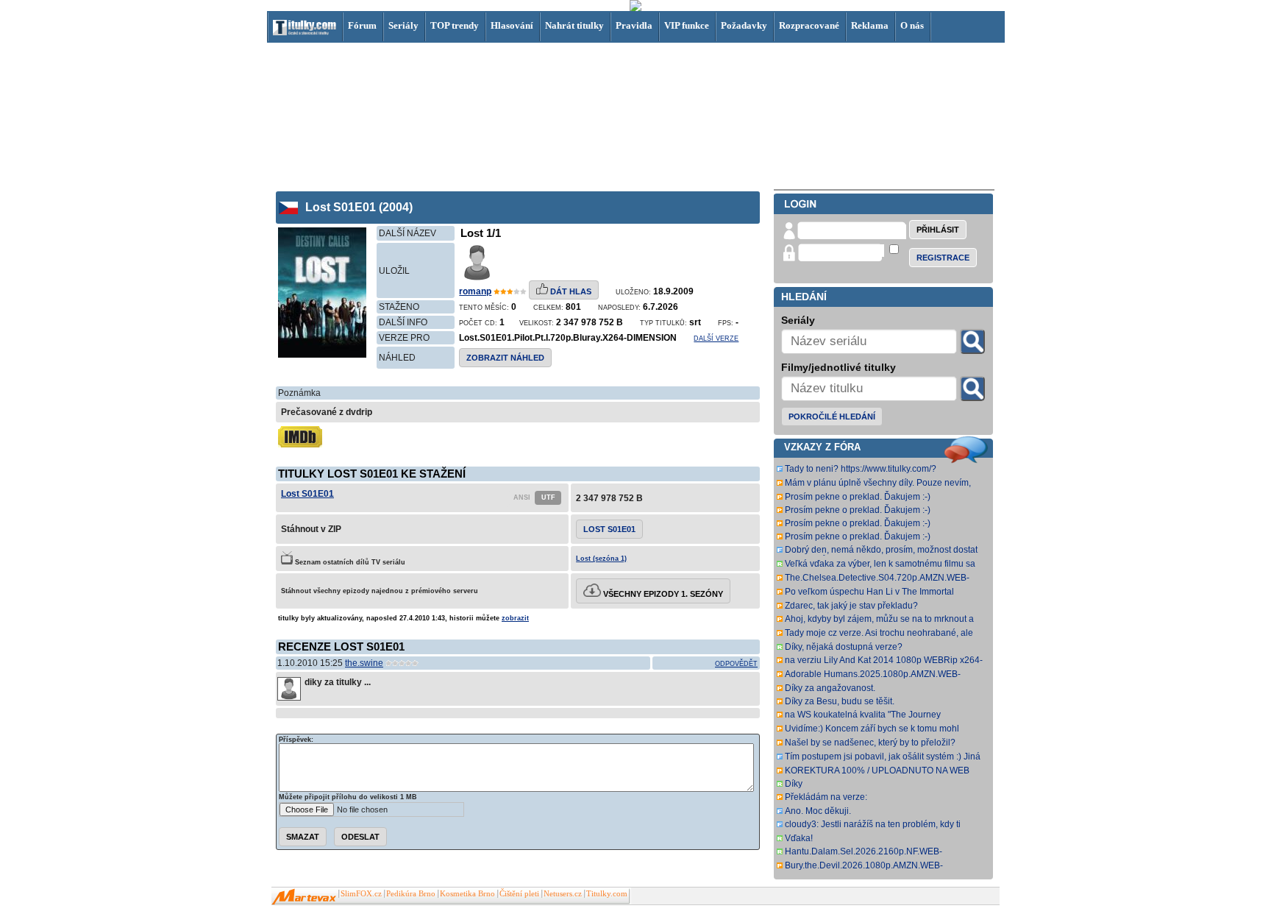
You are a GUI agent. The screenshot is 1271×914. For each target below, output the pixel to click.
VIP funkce (686, 25)
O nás (912, 25)
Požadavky (744, 25)
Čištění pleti (519, 894)
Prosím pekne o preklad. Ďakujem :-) (857, 497)
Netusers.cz (563, 894)
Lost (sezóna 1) (601, 558)
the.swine (364, 663)
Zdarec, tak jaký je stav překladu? (851, 606)
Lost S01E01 (307, 494)
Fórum (362, 25)
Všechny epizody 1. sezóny (662, 593)
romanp (475, 291)
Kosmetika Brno (467, 894)
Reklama (870, 25)
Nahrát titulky (574, 25)
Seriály (403, 25)
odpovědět (736, 663)
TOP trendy (454, 25)
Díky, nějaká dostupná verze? (843, 647)
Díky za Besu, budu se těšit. (839, 701)
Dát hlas (569, 291)
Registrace (942, 257)
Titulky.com (606, 894)
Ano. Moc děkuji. (818, 811)
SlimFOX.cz (361, 894)
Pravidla (634, 25)
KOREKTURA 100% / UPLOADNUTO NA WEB (877, 770)
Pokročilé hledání (831, 416)
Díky (793, 784)
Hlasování (512, 25)
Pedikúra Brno (410, 894)
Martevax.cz (304, 897)
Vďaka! (799, 838)
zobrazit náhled (505, 357)
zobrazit (515, 618)
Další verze (716, 338)
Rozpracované (809, 25)
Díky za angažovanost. (830, 688)
